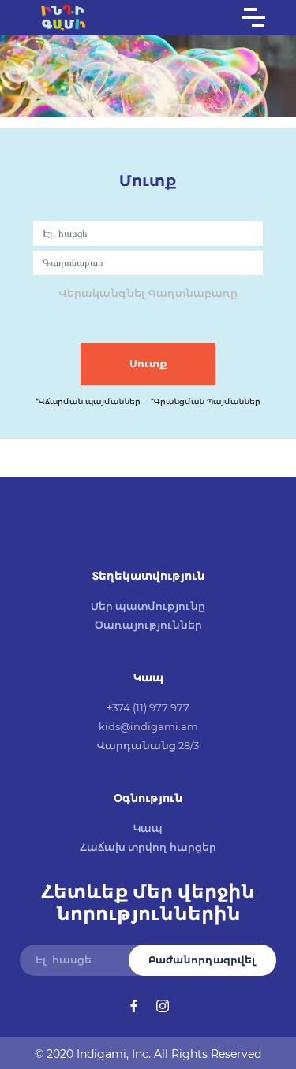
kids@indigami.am (148, 726)
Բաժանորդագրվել (202, 960)
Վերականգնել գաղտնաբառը (148, 293)
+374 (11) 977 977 (148, 707)
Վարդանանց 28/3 (148, 745)
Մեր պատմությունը (148, 605)
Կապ (148, 828)
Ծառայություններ (148, 624)
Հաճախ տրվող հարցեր (148, 847)
